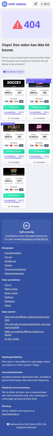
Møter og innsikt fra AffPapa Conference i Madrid (24, 333)
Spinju (8, 305)
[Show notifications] (35, 4)
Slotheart (9, 297)
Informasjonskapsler (14, 273)
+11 (46, 101)
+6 (21, 189)
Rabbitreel (10, 301)
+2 (46, 145)
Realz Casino (11, 293)
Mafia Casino (11, 289)
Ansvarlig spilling (13, 253)
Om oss (8, 257)
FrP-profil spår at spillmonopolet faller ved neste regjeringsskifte (28, 326)
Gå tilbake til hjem (15, 72)
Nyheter (8, 265)
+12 (21, 145)
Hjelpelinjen (27, 239)
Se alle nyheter (12, 339)
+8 (21, 101)
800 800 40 (42, 239)
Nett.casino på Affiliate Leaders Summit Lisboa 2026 (27, 318)
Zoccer (8, 285)
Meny (46, 4)
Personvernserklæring (15, 269)
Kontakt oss (10, 261)
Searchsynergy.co (10, 414)
